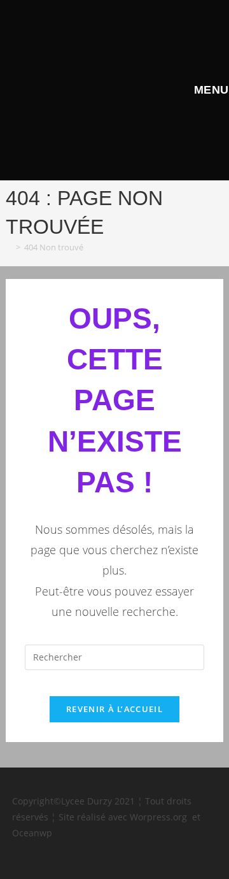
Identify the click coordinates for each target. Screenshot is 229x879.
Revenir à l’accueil (114, 709)
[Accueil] (9, 247)
